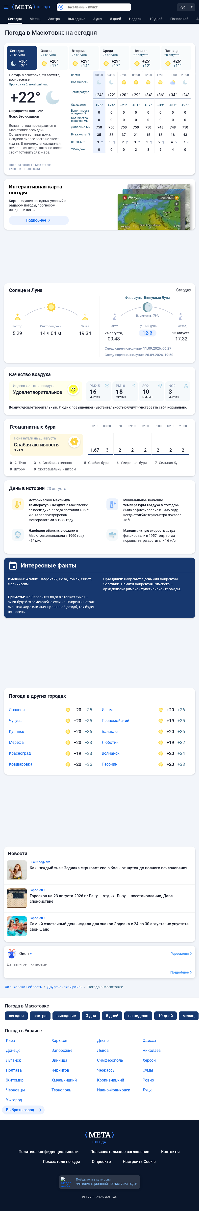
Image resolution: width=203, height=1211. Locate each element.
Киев (10, 1040)
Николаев (152, 1050)
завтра (40, 1015)
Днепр (103, 1040)
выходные (76, 19)
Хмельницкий (64, 1080)
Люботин (110, 742)
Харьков (59, 1040)
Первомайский (115, 720)
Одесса (149, 1040)
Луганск (13, 1060)
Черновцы (15, 1090)
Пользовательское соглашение (119, 1151)
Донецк (13, 1050)
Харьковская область (23, 987)
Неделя (135, 19)
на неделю (138, 1015)
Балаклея (111, 731)
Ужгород (14, 1100)
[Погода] (99, 1134)
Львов (103, 1050)
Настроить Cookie (139, 1161)
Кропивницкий (110, 1080)
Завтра (54, 19)
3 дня (97, 19)
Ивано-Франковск (113, 1090)
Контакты (170, 1151)
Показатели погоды (61, 1161)
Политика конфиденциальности (48, 1151)
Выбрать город (20, 1110)
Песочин (109, 764)
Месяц (35, 19)
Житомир (15, 1080)
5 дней (115, 19)
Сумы (148, 1070)
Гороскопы (180, 953)
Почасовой (179, 19)
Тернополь (61, 1090)
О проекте (101, 1161)
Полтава (14, 1070)
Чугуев (15, 720)
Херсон (149, 1060)
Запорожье (61, 1050)
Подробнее (36, 220)
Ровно (148, 1080)
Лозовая (17, 709)
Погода (44, 7)
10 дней (156, 19)
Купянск (16, 731)
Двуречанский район (65, 987)
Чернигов (60, 1070)
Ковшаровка (20, 764)
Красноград (20, 753)
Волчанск (111, 753)
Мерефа (16, 742)
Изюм (107, 709)
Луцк (147, 1090)
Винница (59, 1060)
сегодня (16, 1015)
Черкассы (106, 1070)
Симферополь (110, 1060)
